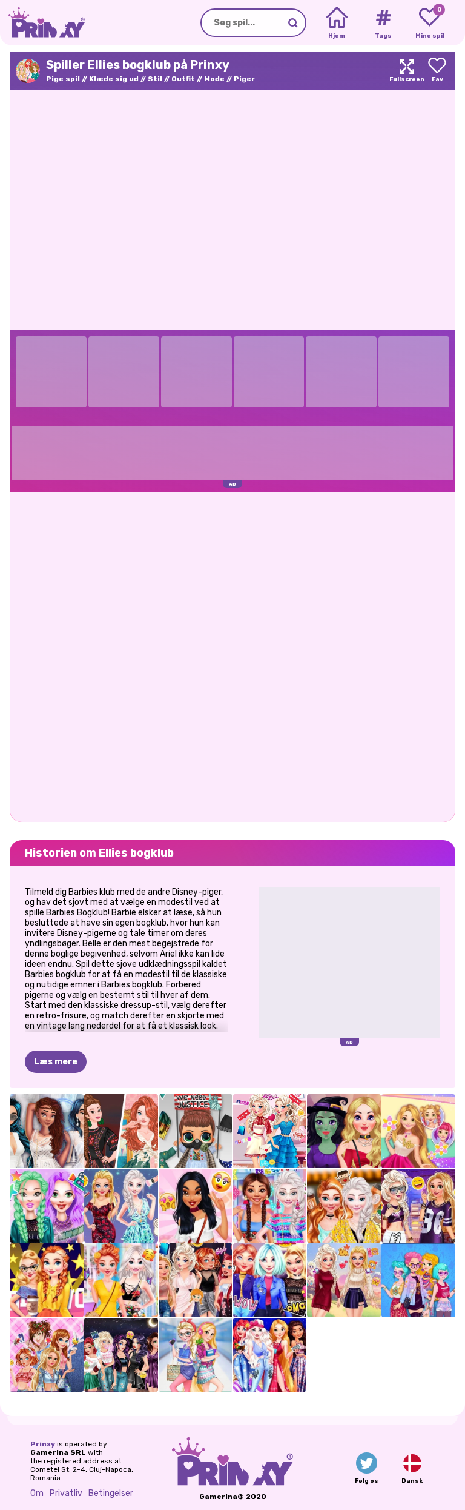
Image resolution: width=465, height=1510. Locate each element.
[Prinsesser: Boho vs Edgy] (418, 1280)
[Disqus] (232, 655)
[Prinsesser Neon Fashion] (270, 1206)
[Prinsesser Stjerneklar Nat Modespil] (270, 1355)
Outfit (183, 79)
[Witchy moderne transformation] (344, 1131)
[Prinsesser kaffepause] (344, 1206)
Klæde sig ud (114, 79)
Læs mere (56, 1062)
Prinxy (42, 1444)
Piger (244, 79)
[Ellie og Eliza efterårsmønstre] (344, 1280)
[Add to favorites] (437, 71)
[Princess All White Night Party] (47, 1131)
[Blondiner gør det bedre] (121, 1206)
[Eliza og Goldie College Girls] (195, 1355)
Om (37, 1493)
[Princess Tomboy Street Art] (418, 1206)
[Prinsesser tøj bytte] (195, 1280)
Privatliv (66, 1493)
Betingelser (110, 1493)
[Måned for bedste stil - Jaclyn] (195, 1206)
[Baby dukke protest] (195, 1131)
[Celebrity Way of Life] (47, 1206)
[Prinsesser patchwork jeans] (47, 1355)
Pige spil (63, 79)
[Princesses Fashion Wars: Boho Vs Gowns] (121, 1131)
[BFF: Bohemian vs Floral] (121, 1280)
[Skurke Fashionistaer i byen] (121, 1355)
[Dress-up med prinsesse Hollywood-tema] (47, 1280)
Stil (155, 79)
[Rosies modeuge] (418, 1131)
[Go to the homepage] (42, 22)
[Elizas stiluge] (270, 1131)
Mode (214, 79)
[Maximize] (407, 71)
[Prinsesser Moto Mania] (270, 1280)
